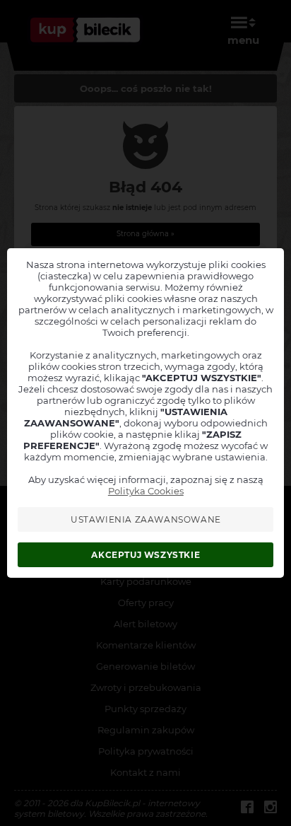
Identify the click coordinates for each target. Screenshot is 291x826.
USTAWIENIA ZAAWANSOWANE (146, 519)
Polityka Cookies (146, 490)
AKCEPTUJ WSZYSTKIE (145, 554)
